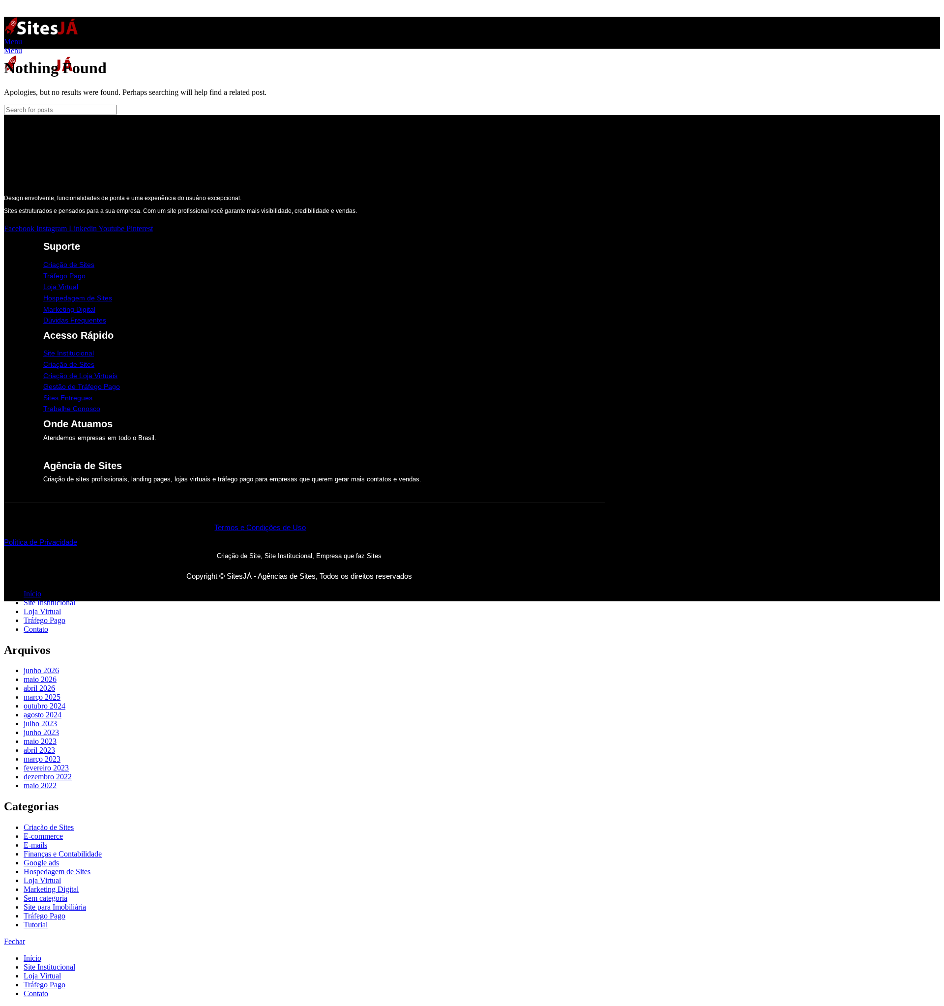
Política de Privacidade (40, 542)
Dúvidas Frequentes (74, 320)
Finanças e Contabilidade (63, 854)
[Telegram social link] (54, 10)
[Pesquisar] (593, 110)
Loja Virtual (60, 287)
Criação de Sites (68, 264)
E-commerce (43, 836)
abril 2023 (39, 750)
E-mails (35, 845)
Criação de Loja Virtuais (80, 376)
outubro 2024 (44, 706)
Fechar (14, 941)
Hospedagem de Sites (77, 298)
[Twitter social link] (21, 10)
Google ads (41, 862)
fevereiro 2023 (46, 768)
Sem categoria (45, 898)
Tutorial (36, 924)
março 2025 (42, 697)
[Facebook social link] (9, 10)
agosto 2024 (42, 714)
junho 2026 (41, 670)
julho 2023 (40, 723)
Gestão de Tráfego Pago (81, 386)
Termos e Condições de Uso (260, 527)
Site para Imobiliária (55, 907)
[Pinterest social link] (32, 10)
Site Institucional (68, 353)
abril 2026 (39, 688)
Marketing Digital (69, 309)
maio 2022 (40, 785)
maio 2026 (40, 679)
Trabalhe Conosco (71, 409)
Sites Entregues (67, 398)
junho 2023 (41, 732)
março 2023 (42, 759)
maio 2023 (40, 741)
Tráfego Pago (64, 276)
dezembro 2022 (48, 776)
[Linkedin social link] (43, 10)
